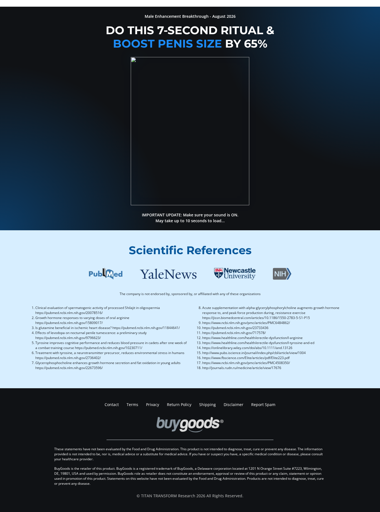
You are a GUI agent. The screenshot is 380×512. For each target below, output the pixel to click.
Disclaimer (233, 404)
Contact (112, 404)
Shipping (207, 404)
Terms (132, 404)
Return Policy (179, 404)
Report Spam (263, 404)
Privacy (152, 404)
